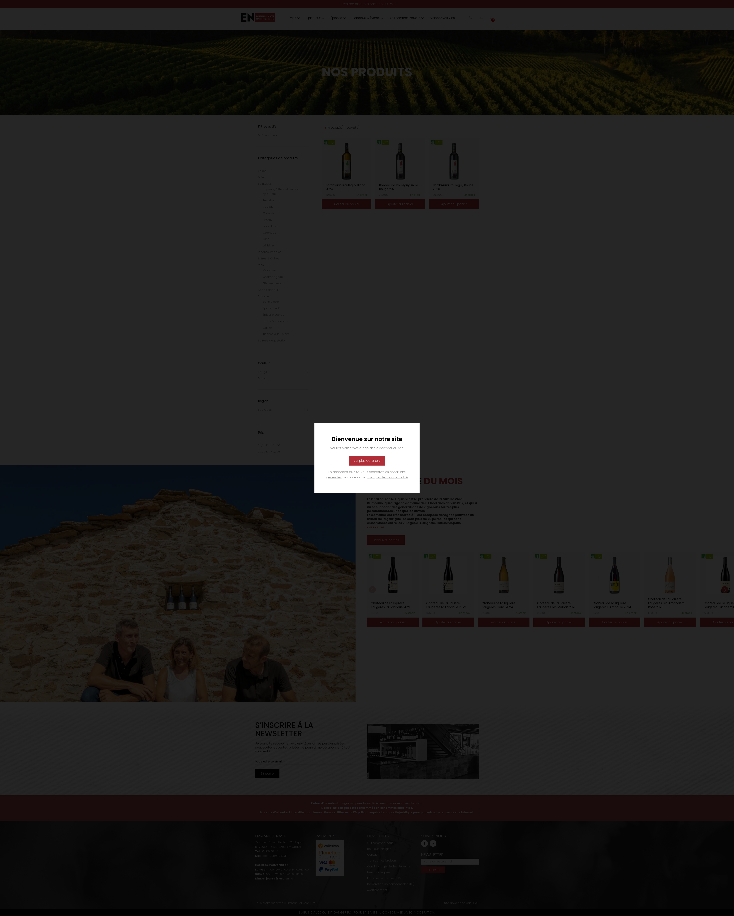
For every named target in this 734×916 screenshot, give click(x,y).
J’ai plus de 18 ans (367, 460)
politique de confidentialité (387, 477)
